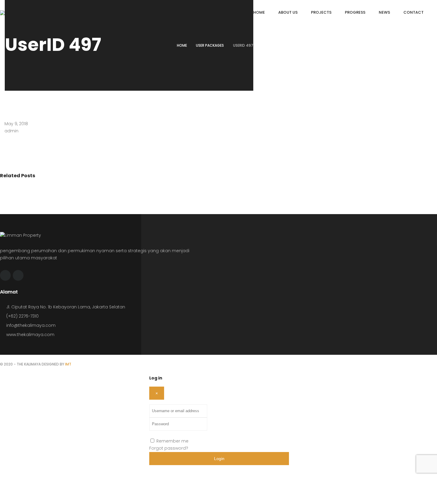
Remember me (172, 441)
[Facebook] (5, 275)
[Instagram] (18, 275)
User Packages (210, 45)
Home (182, 45)
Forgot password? (168, 448)
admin (11, 131)
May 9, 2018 (16, 124)
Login (219, 458)
